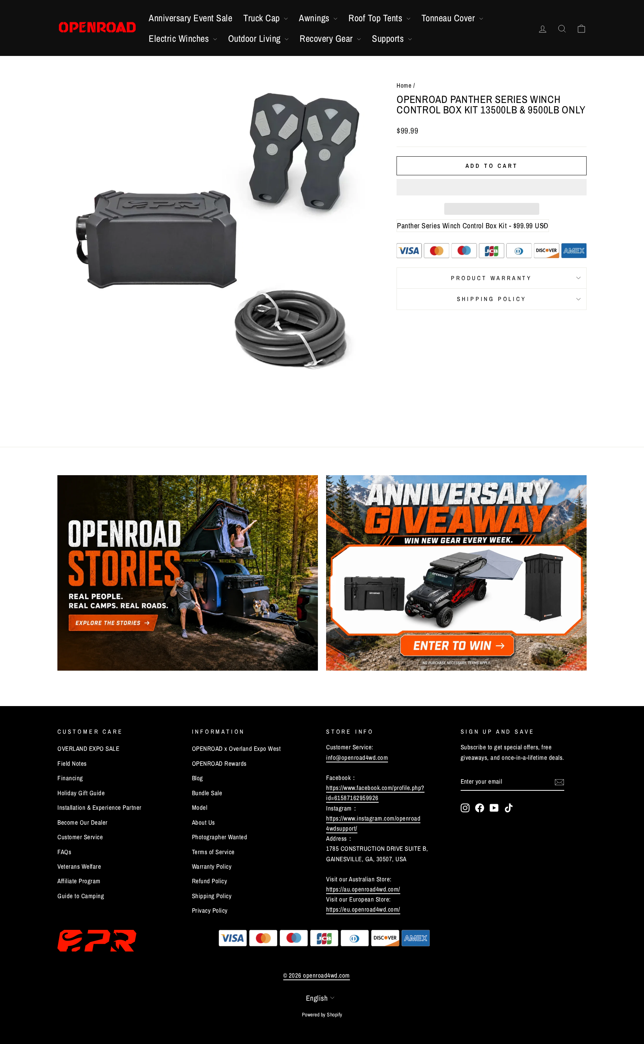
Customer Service (80, 837)
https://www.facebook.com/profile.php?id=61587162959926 (375, 792)
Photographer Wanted (219, 837)
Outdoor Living (255, 38)
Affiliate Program (79, 881)
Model (200, 807)
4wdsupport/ (341, 828)
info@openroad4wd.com (357, 757)
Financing (70, 778)
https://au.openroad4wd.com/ (363, 889)
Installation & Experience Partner (99, 807)
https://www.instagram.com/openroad (373, 818)
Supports (389, 38)
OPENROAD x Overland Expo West (236, 748)
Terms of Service (213, 851)
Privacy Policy (210, 910)
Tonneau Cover (449, 18)
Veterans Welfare (79, 866)
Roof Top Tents (376, 18)
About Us (203, 822)
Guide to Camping (80, 895)
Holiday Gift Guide (81, 793)
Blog (197, 778)
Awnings (315, 18)
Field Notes (72, 763)
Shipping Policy (492, 299)
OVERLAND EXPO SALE (88, 748)
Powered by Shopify (322, 1014)
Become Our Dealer (82, 822)
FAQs (64, 851)
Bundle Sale (207, 793)
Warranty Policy (212, 866)
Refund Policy (209, 881)
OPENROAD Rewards (219, 763)
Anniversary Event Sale (190, 18)
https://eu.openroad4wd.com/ (363, 909)
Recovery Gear (327, 38)
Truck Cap (262, 18)
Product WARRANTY (491, 278)
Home (404, 85)
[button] (492, 187)
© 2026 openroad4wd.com (316, 975)
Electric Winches (180, 38)
